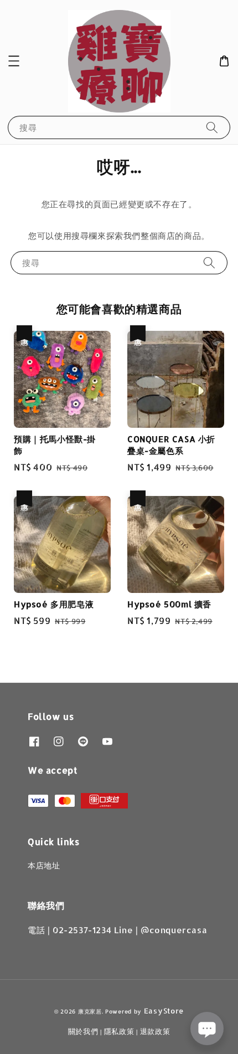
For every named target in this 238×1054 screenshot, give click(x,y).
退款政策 (155, 1031)
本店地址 (44, 865)
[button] (14, 61)
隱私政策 (119, 1031)
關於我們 (83, 1031)
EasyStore (164, 1010)
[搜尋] (212, 127)
